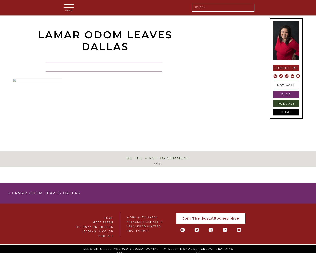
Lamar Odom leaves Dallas (46, 193)
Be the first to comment (158, 158)
